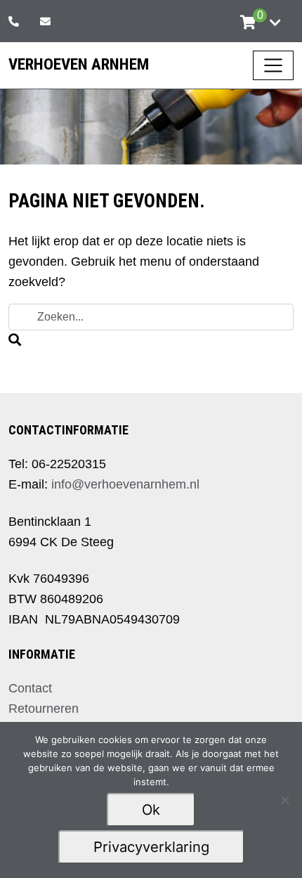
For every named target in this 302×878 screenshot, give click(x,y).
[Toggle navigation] (273, 65)
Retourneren (43, 709)
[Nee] (284, 800)
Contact (30, 688)
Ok (151, 809)
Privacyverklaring (151, 847)
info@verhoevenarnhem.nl (125, 484)
